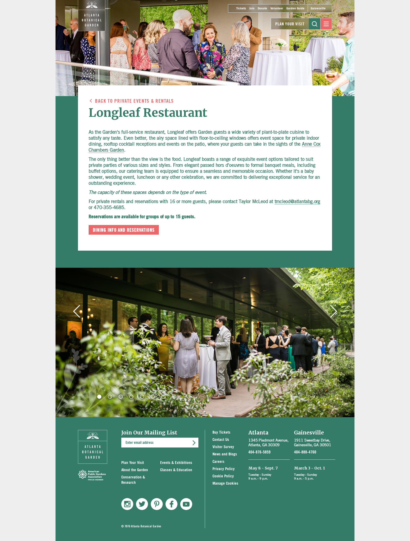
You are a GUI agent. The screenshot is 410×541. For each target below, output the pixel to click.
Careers (218, 462)
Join (252, 8)
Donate (262, 8)
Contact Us (220, 440)
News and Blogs (224, 454)
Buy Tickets (221, 432)
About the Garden (134, 470)
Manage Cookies (225, 483)
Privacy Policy (223, 469)
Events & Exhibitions (176, 463)
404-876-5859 (259, 452)
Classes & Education (176, 470)
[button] (99, 397)
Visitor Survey (223, 447)
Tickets (241, 8)
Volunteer (276, 8)
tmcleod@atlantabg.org (297, 201)
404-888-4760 (305, 452)
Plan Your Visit (290, 24)
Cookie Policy (223, 476)
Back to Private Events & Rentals (134, 101)
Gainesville (318, 8)
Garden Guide (295, 8)
